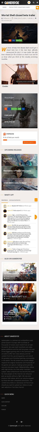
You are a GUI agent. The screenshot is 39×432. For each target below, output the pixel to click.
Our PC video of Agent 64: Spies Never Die (18, 293)
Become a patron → (29, 142)
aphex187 (10, 210)
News (3, 398)
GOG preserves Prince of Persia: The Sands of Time (17, 313)
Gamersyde (13, 426)
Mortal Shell (25, 48)
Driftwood (6, 18)
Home (4, 7)
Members (5, 200)
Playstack (7, 117)
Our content (6, 402)
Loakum (10, 215)
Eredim (5, 86)
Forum (4, 409)
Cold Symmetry (9, 124)
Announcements (14, 200)
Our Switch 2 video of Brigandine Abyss (18, 273)
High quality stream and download (25, 81)
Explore (4, 406)
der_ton (10, 206)
